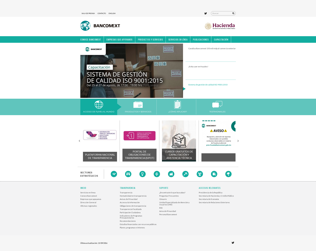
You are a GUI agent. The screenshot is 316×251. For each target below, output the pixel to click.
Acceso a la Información (130, 202)
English (112, 13)
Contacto (102, 13)
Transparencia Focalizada (131, 209)
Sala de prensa (88, 13)
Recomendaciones (128, 221)
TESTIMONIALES (217, 111)
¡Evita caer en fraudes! (198, 66)
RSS (160, 208)
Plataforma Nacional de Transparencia (100, 156)
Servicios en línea (178, 39)
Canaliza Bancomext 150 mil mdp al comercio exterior (212, 48)
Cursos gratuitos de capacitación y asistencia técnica (179, 154)
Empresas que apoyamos (119, 39)
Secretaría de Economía (209, 199)
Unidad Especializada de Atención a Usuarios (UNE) (174, 203)
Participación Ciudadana (130, 212)
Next (180, 70)
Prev (83, 70)
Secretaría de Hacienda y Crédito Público (216, 196)
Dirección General (88, 202)
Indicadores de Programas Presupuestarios (131, 217)
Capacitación (221, 39)
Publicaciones (201, 39)
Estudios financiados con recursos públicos (138, 224)
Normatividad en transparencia (133, 196)
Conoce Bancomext (90, 39)
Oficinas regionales (88, 206)
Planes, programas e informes (132, 227)
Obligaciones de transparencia (133, 206)
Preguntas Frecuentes (169, 196)
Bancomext (100, 26)
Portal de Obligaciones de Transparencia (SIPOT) (139, 154)
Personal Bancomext (168, 214)
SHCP (220, 26)
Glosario (163, 199)
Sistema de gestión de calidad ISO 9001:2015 (208, 84)
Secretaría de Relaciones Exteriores (214, 202)
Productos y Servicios (150, 39)
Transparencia (126, 192)
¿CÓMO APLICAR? (177, 111)
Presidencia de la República (210, 192)
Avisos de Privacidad (128, 199)
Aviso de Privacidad (167, 211)
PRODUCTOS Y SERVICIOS (138, 111)
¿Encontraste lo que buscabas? (172, 192)
